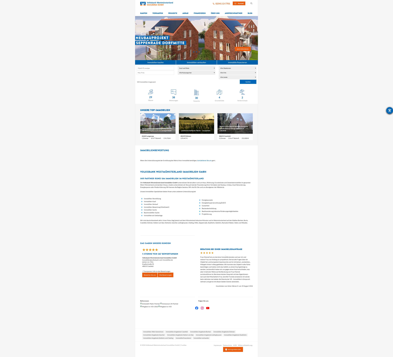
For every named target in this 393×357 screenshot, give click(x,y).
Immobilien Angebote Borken (200, 332)
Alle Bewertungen (165, 275)
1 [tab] (193, 51)
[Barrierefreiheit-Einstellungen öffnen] (389, 110)
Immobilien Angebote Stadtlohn (235, 335)
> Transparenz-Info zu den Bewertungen (156, 271)
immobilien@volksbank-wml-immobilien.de (157, 260)
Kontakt (241, 3)
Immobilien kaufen (155, 62)
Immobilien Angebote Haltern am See (180, 335)
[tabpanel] (196, 38)
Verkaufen (157, 13)
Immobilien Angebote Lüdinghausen (208, 335)
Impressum (218, 345)
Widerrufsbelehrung (245, 345)
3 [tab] (199, 51)
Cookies (183, 345)
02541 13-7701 (222, 4)
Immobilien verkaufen (196, 62)
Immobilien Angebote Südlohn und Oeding (158, 338)
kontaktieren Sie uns (204, 160)
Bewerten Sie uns (150, 275)
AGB (235, 345)
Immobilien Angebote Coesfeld (177, 332)
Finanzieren (200, 13)
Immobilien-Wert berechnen (153, 332)
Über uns (215, 13)
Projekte (172, 13)
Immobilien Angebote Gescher (154, 335)
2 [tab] (196, 51)
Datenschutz (227, 345)
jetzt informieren (243, 49)
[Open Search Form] (250, 3)
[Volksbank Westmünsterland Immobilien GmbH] (156, 4)
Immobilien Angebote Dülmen (224, 332)
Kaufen (143, 13)
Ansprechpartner (233, 13)
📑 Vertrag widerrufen (233, 349)
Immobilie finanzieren (237, 62)
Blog (250, 13)
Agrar (185, 13)
